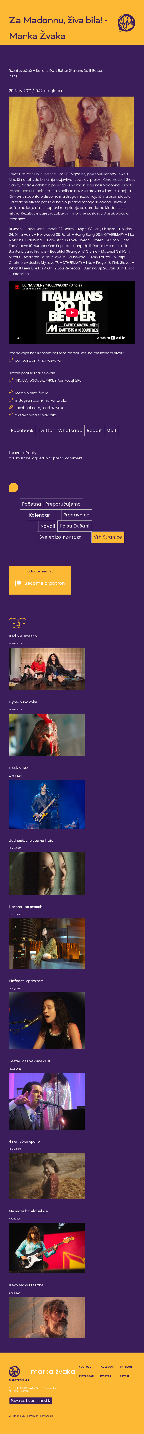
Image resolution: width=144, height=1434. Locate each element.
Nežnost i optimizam (26, 981)
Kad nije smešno (23, 636)
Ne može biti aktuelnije (28, 1211)
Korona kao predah (25, 907)
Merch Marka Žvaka (32, 393)
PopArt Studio (46, 1415)
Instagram (86, 1376)
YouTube (85, 1367)
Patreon (126, 1367)
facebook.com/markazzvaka (40, 407)
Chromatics (113, 179)
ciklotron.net (19, 1380)
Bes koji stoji (19, 768)
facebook (107, 1367)
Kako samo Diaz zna (26, 1285)
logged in (39, 458)
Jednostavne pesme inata (31, 840)
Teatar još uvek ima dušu (30, 1061)
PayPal (124, 1376)
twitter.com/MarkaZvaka (36, 415)
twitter (105, 1376)
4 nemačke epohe (24, 1141)
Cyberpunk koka (23, 702)
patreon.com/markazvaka (38, 360)
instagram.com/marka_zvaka (41, 400)
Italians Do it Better (37, 174)
